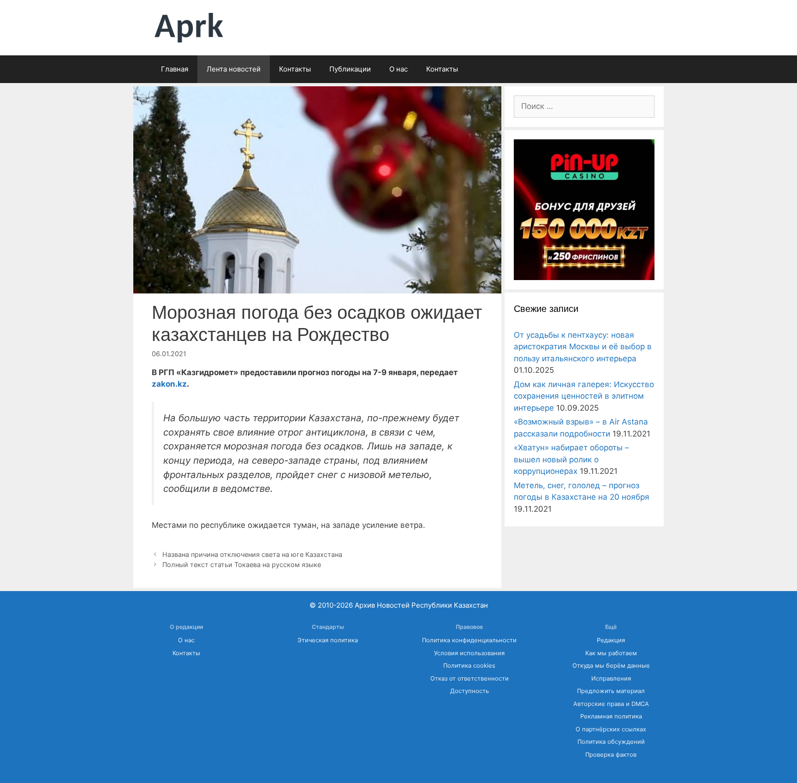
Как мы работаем (611, 653)
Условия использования (469, 653)
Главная (174, 69)
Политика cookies (469, 665)
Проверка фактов (610, 754)
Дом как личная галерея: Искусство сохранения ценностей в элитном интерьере (584, 396)
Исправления (611, 678)
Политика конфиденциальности (469, 640)
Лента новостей (234, 69)
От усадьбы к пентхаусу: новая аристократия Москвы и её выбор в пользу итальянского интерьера (583, 346)
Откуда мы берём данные (611, 665)
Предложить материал (611, 690)
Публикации (350, 69)
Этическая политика (327, 640)
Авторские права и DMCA (611, 703)
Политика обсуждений (611, 741)
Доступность (469, 690)
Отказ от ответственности (469, 678)
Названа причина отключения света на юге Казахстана (252, 554)
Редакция (611, 640)
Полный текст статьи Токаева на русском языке (241, 564)
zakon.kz (169, 384)
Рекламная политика (611, 716)
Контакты (295, 69)
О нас (398, 69)
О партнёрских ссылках (611, 729)
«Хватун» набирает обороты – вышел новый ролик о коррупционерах (571, 459)
